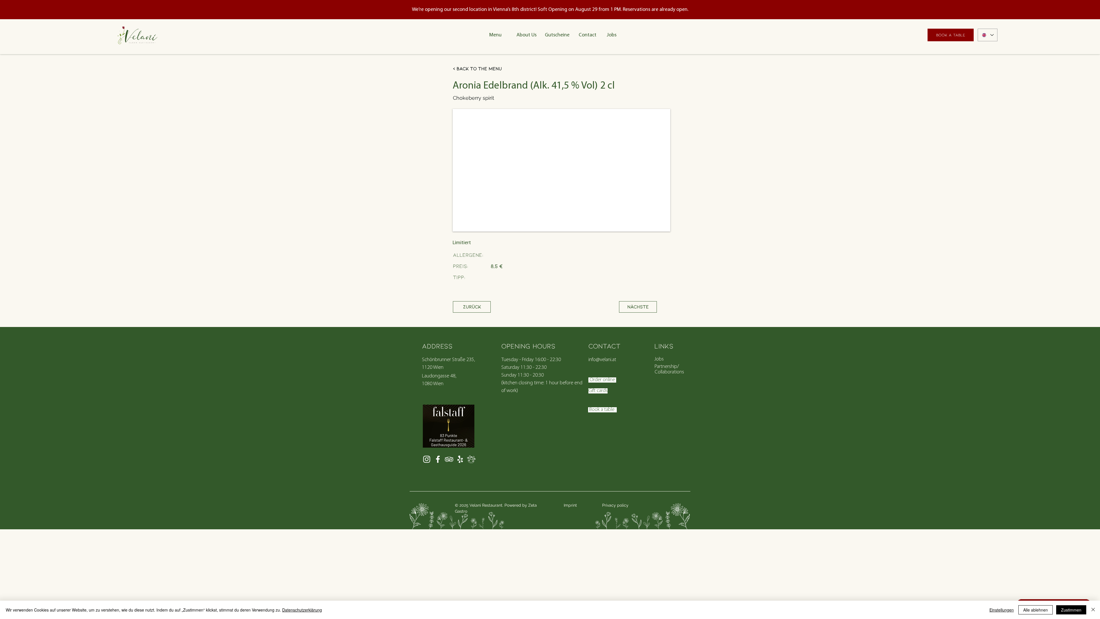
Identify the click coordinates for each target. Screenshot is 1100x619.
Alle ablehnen (1035, 610)
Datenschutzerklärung (302, 610)
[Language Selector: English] (987, 35)
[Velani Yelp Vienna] (460, 459)
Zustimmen (1071, 610)
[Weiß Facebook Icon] (438, 459)
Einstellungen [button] (1001, 610)
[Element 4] (471, 459)
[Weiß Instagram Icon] (426, 459)
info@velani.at (602, 360)
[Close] (1093, 609)
